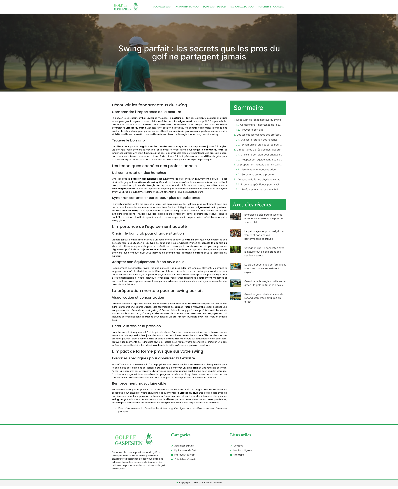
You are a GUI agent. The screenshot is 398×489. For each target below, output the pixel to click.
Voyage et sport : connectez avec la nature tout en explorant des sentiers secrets (264, 251)
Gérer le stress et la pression (258, 174)
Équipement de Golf (214, 6)
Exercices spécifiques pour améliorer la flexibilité (262, 184)
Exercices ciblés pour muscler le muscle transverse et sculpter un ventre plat (263, 218)
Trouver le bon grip (252, 129)
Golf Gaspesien (162, 6)
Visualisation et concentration (258, 169)
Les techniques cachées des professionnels (260, 134)
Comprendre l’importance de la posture (261, 124)
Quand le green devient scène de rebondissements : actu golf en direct (263, 298)
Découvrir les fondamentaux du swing (258, 119)
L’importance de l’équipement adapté (258, 149)
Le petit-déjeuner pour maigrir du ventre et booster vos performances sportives (264, 235)
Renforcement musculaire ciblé (260, 189)
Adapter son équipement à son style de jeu (262, 159)
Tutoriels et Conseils (271, 6)
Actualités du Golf (187, 6)
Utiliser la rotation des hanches (259, 139)
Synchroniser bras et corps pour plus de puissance (262, 144)
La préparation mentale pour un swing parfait (260, 164)
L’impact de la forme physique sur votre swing (260, 179)
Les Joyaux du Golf (242, 6)
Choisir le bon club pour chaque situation (262, 154)
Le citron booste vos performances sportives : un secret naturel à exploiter (265, 268)
